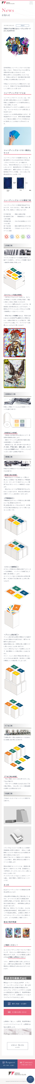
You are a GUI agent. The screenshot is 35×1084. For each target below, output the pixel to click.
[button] (31, 2)
